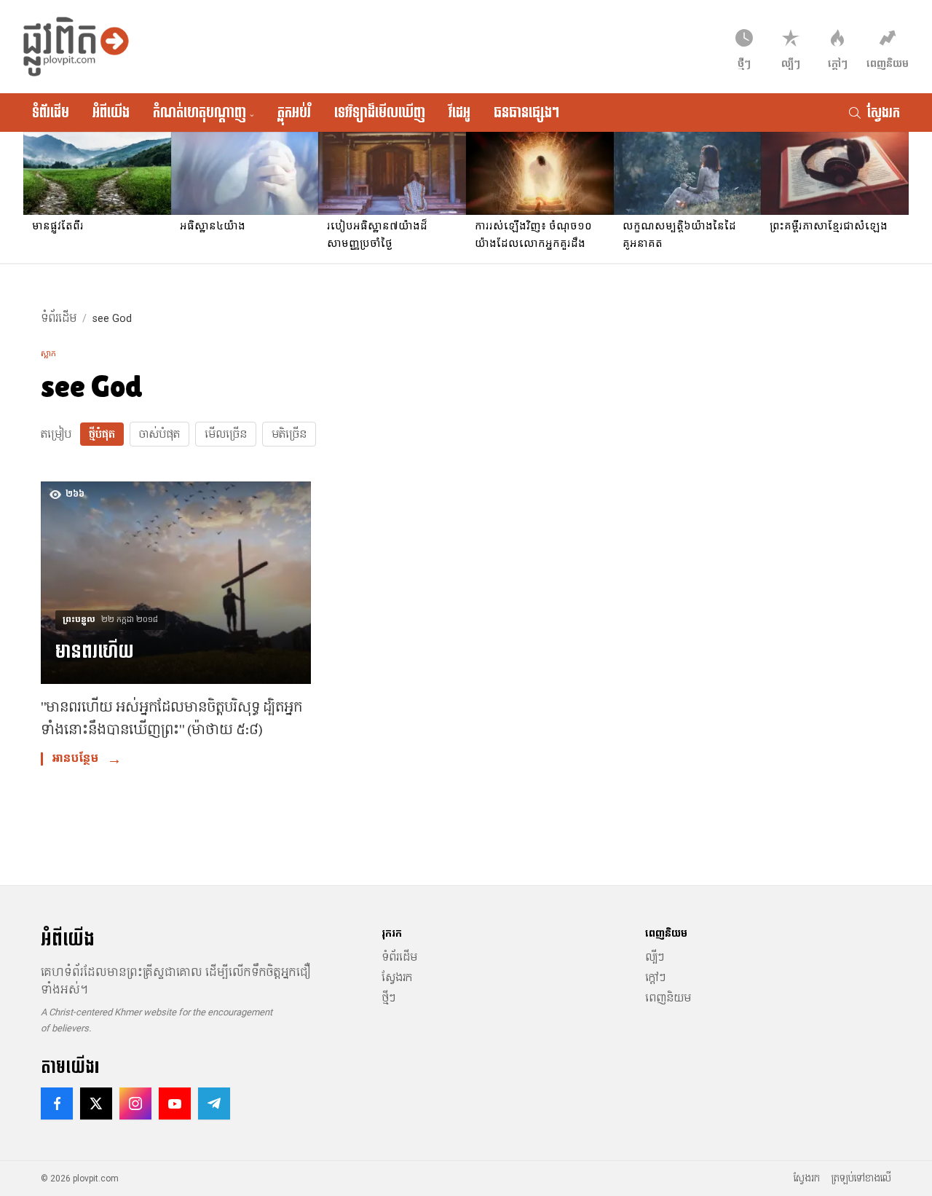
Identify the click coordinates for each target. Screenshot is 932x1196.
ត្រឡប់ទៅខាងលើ (861, 1178)
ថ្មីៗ (388, 998)
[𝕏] (96, 1103)
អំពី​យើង (111, 112)
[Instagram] (135, 1103)
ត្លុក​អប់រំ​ (294, 112)
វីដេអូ (459, 112)
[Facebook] (57, 1103)
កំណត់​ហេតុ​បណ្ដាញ (203, 112)
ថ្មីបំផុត (102, 434)
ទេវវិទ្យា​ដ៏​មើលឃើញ (379, 112)
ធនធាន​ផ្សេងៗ (526, 112)
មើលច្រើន (226, 434)
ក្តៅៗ (655, 977)
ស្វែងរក (397, 977)
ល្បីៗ (654, 957)
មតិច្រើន (289, 434)
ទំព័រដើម (50, 112)
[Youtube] (175, 1103)
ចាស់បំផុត (159, 434)
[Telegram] (214, 1103)
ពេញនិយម (668, 998)
